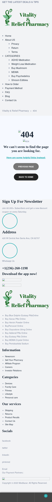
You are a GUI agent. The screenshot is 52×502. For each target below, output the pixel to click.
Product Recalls (12, 417)
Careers (8, 367)
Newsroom (10, 356)
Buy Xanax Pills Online (15, 318)
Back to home (26, 177)
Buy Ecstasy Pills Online (16, 336)
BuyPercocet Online (14, 325)
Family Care (10, 386)
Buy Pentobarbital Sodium (17, 343)
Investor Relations (13, 370)
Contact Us (10, 420)
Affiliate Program (12, 363)
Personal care (11, 397)
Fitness (8, 390)
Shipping (9, 410)
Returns (8, 413)
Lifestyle (9, 393)
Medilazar (23, 482)
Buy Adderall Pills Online (16, 332)
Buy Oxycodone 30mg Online (18, 329)
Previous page (26, 166)
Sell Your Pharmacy (14, 359)
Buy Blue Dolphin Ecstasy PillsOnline (21, 315)
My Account (8, 497)
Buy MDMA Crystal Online (17, 340)
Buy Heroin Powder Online (17, 322)
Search (26, 497)
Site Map (9, 424)
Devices (8, 383)
